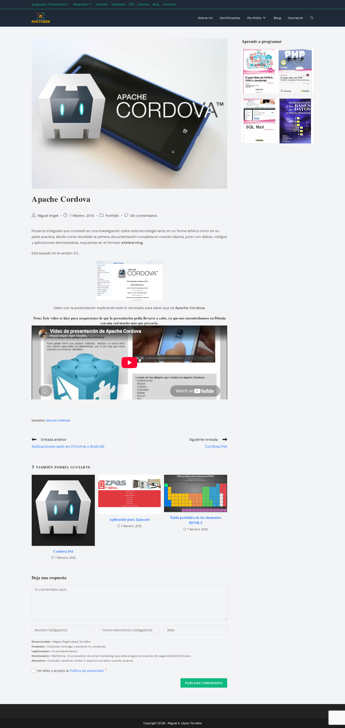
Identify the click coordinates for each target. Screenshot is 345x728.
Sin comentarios (143, 215)
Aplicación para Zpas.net (129, 519)
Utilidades (118, 4)
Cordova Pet (63, 551)
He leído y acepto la (72, 670)
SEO (131, 4)
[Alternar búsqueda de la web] (312, 18)
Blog (156, 4)
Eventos (143, 4)
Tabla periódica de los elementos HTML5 (195, 520)
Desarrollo (80, 4)
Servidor (102, 4)
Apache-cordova (58, 420)
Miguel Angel (48, 215)
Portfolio (112, 215)
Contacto (169, 4)
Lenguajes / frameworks (48, 4)
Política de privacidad (87, 670)
